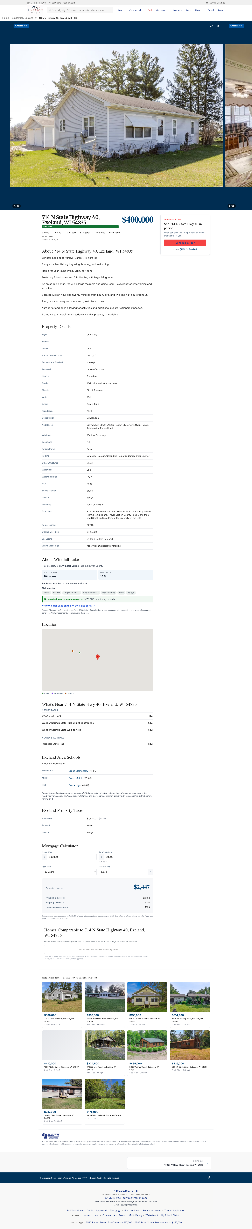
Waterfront (152, 1215)
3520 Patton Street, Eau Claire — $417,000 (109, 1222)
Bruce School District (53, 763)
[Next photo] (246, 115)
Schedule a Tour (185, 242)
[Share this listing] (218, 26)
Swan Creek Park (51, 715)
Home (5, 17)
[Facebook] (209, 1178)
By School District (170, 1215)
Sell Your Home (75, 1210)
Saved (211, 10)
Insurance (177, 10)
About (198, 10)
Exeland (29, 17)
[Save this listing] (211, 26)
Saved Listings (215, 2)
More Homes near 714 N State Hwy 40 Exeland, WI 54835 (69, 977)
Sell (150, 10)
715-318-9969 (36, 2)
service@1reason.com (62, 2)
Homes (86, 1215)
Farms (122, 1215)
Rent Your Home (152, 1210)
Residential (17, 17)
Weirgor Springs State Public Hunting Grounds (68, 722)
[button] (98, 657)
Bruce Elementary (78, 770)
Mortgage (161, 10)
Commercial (135, 10)
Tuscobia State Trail (53, 743)
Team (220, 10)
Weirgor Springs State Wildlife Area (61, 729)
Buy (120, 10)
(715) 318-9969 (188, 249)
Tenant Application (174, 1210)
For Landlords (132, 1210)
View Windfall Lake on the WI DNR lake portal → (68, 605)
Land (96, 1215)
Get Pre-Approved (97, 1210)
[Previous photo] (5, 115)
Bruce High (75, 785)
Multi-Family (135, 1215)
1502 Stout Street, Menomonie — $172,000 (158, 1222)
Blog (188, 10)
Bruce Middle (76, 778)
